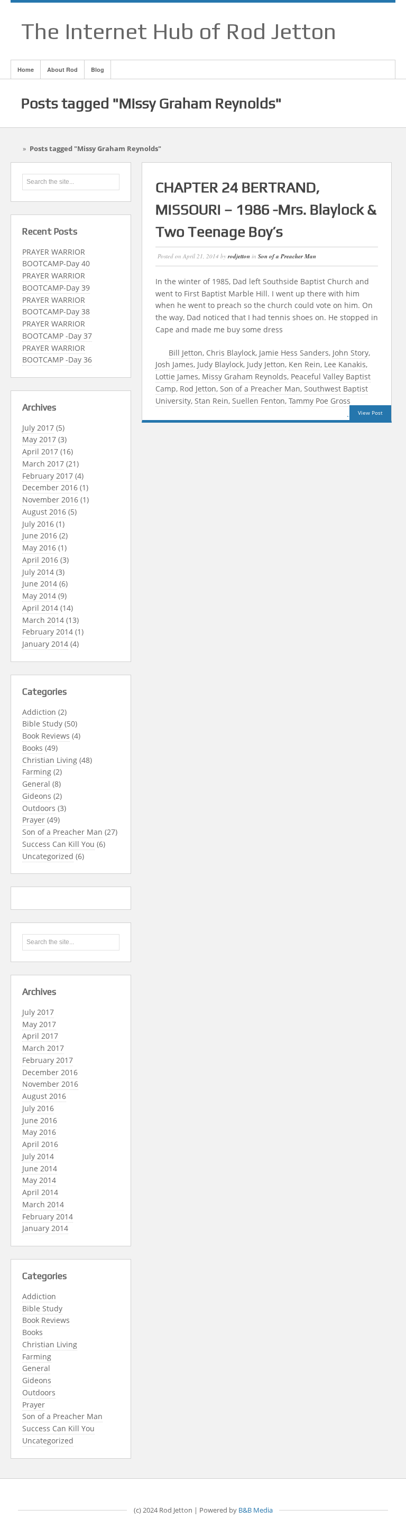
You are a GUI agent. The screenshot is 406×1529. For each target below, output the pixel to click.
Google (345, 31)
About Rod (62, 69)
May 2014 (39, 596)
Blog (97, 69)
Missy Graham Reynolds (244, 376)
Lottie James (176, 376)
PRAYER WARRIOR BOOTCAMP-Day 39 (56, 282)
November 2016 (50, 500)
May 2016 (39, 548)
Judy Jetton (266, 364)
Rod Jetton (198, 389)
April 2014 (40, 608)
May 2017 (39, 439)
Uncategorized (47, 856)
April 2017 (40, 451)
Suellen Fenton (258, 401)
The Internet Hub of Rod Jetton (178, 31)
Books (32, 748)
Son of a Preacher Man (62, 832)
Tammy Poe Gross (319, 401)
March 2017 (43, 464)
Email (317, 31)
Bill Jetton (185, 353)
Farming (36, 772)
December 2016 (50, 487)
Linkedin (359, 31)
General (36, 784)
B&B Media (255, 1510)
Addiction (39, 712)
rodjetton (239, 256)
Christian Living (49, 760)
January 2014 (45, 644)
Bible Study (42, 724)
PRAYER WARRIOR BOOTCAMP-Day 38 (56, 306)
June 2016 (39, 535)
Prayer (33, 820)
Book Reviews (46, 736)
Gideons (36, 796)
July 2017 (38, 428)
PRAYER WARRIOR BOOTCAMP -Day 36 (57, 354)
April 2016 (40, 560)
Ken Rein (304, 364)
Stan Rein (211, 401)
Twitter (372, 31)
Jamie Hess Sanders (294, 353)
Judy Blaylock (220, 364)
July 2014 (38, 572)
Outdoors (39, 808)
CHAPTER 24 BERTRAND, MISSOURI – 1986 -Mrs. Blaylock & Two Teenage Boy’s (265, 209)
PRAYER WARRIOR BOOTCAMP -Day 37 (57, 330)
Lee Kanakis (345, 364)
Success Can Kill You (58, 844)
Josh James (174, 364)
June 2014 (39, 584)
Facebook (331, 31)
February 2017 (47, 476)
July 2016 (38, 524)
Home (25, 69)
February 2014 (47, 632)
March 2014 (43, 620)
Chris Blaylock (230, 353)
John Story (350, 353)
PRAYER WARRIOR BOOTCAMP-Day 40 (56, 258)
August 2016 (44, 512)
